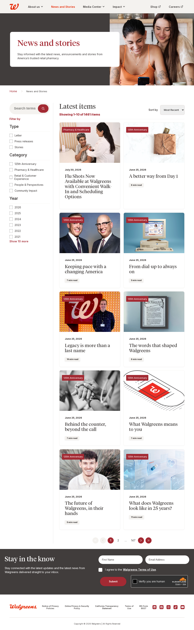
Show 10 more (18, 241)
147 (133, 540)
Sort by (153, 109)
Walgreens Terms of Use (139, 569)
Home (13, 91)
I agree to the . (130, 569)
